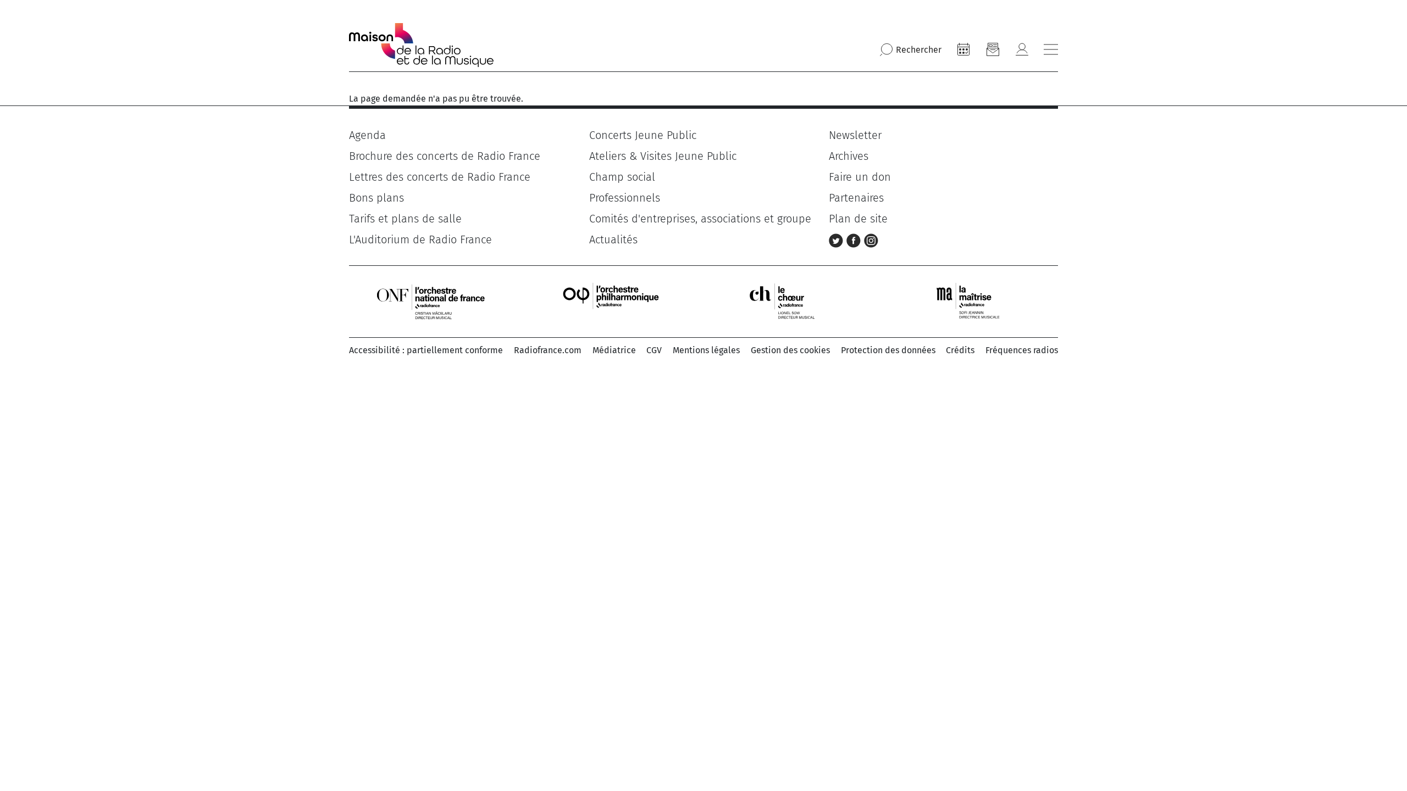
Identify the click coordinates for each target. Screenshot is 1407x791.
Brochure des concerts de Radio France (444, 156)
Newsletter (855, 135)
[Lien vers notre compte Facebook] (855, 239)
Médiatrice (614, 350)
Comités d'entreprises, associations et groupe (700, 218)
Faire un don (860, 176)
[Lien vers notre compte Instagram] (871, 239)
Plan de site (858, 218)
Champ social (622, 176)
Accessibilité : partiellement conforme (426, 350)
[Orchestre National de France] (431, 301)
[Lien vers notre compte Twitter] (837, 239)
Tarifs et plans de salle (405, 218)
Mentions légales (706, 350)
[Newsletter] (992, 49)
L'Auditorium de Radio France (420, 239)
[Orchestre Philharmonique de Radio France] (612, 301)
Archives (848, 156)
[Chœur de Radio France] (793, 301)
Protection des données (888, 350)
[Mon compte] (1022, 49)
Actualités (613, 239)
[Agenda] (963, 49)
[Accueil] (421, 45)
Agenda (367, 135)
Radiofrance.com (547, 350)
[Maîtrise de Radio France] (975, 301)
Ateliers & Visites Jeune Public (662, 156)
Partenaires (856, 197)
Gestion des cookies (790, 350)
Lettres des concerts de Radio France (439, 176)
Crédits (960, 350)
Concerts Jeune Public (642, 135)
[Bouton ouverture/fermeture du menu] (1051, 49)
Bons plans (376, 197)
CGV (654, 350)
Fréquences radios (1021, 350)
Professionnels (624, 197)
